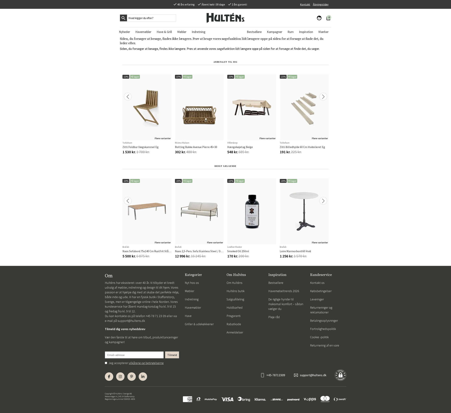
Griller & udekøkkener (199, 324)
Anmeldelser (235, 332)
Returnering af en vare (324, 345)
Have (188, 316)
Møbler (189, 291)
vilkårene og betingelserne (146, 363)
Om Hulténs (234, 283)
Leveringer (317, 299)
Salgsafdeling (235, 299)
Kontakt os (317, 283)
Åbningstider (321, 4)
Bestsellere (275, 283)
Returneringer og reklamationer (321, 309)
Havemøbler (193, 307)
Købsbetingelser (321, 291)
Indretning (192, 299)
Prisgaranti (233, 316)
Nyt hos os (192, 283)
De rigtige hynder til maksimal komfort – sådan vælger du (285, 304)
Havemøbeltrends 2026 (283, 291)
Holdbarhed (235, 307)
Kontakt (305, 4)
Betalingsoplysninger (324, 321)
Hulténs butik (236, 291)
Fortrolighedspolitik (323, 329)
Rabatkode (234, 324)
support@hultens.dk (131, 321)
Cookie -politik (319, 337)
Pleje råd (274, 317)
